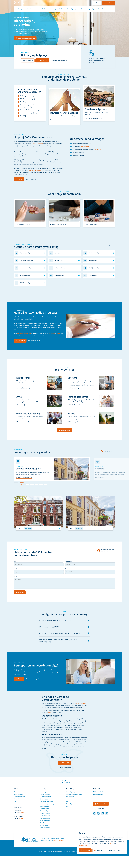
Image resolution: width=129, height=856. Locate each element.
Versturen (21, 592)
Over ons (16, 792)
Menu (97, 3)
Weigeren (99, 850)
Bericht (16, 576)
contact (50, 712)
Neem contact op (108, 3)
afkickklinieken (85, 146)
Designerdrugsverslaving (47, 804)
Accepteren (86, 850)
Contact (100, 9)
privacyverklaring (83, 845)
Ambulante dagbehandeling (74, 794)
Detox (68, 801)
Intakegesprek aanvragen (58, 60)
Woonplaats (68, 561)
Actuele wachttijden (19, 797)
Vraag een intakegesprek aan (26, 38)
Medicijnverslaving (94, 268)
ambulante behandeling (24, 334)
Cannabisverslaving (59, 253)
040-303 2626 (43, 60)
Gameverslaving (44, 809)
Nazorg (68, 806)
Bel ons (20, 179)
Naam (15, 561)
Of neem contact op (31, 679)
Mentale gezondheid (56, 9)
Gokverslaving (93, 260)
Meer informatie (65, 430)
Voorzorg (68, 799)
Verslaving (19, 9)
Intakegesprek (70, 797)
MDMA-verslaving (25, 275)
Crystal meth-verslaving (26, 260)
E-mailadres (17, 569)
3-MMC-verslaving (25, 283)
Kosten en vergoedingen (88, 9)
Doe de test (21, 341)
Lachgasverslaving (59, 268)
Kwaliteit (42, 9)
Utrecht (59, 334)
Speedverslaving (59, 275)
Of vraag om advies (63, 767)
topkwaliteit (98, 149)
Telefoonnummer (69, 569)
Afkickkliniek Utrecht (98, 794)
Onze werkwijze (18, 794)
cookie (112, 843)
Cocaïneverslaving (94, 253)
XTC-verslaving (93, 275)
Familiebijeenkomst (71, 804)
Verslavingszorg (71, 9)
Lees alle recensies (58, 841)
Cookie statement (75, 851)
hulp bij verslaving (38, 144)
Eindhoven (52, 334)
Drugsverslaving (58, 260)
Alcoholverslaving (25, 253)
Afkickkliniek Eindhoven (99, 792)
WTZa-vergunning (81, 703)
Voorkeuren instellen (115, 850)
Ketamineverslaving (25, 268)
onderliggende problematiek (36, 170)
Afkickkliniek (30, 9)
